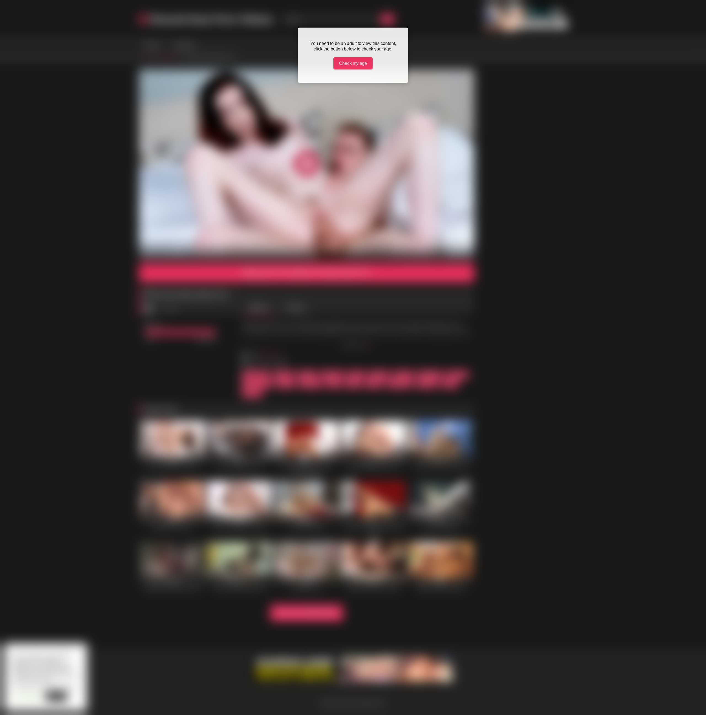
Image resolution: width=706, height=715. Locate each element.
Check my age (353, 63)
